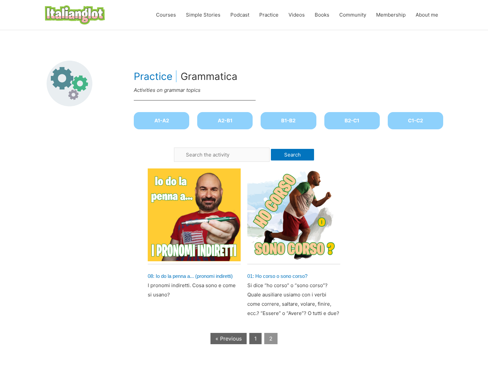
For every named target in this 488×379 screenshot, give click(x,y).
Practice (269, 15)
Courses (166, 15)
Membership (391, 15)
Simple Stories (203, 15)
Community (352, 15)
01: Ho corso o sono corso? (277, 276)
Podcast (239, 15)
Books (322, 15)
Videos (296, 15)
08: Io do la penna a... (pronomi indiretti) (190, 276)
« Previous (228, 338)
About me (427, 15)
